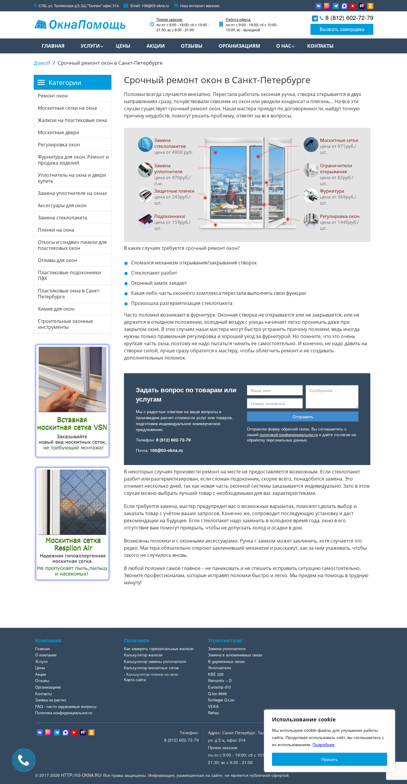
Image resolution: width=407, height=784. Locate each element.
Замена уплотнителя (168, 168)
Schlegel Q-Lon (221, 700)
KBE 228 (215, 674)
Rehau (213, 712)
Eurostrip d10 (219, 687)
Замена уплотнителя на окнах (72, 193)
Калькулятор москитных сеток (151, 667)
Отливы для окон (57, 260)
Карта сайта (135, 679)
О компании (45, 655)
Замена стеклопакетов (170, 143)
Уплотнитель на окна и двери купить (72, 178)
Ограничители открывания (336, 168)
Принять (329, 759)
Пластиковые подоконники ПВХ (69, 275)
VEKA (213, 706)
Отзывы (192, 46)
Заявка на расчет (50, 700)
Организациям (239, 46)
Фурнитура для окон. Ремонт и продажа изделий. (73, 160)
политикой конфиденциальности (289, 434)
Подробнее (324, 744)
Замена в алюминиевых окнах (235, 655)
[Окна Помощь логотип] (79, 24)
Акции (156, 46)
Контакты (320, 46)
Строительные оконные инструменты (65, 324)
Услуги (90, 46)
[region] (329, 740)
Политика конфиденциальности (63, 712)
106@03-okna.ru (155, 5)
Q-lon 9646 (217, 693)
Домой (42, 62)
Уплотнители (219, 667)
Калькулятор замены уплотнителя (155, 661)
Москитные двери (58, 132)
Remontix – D (220, 680)
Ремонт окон (53, 96)
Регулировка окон (340, 216)
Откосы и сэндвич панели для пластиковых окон (72, 245)
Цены (123, 46)
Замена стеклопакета (62, 218)
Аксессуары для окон (62, 205)
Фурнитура (332, 191)
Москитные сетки (339, 140)
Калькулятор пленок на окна (152, 674)
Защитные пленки (174, 191)
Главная (53, 46)
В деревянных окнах (226, 661)
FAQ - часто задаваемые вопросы (65, 706)
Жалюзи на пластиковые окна (72, 120)
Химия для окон (56, 309)
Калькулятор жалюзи (143, 655)
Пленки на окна (56, 230)
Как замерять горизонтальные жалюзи (158, 648)
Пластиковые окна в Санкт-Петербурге (69, 294)
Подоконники (169, 216)
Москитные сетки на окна (67, 108)
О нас (283, 46)
